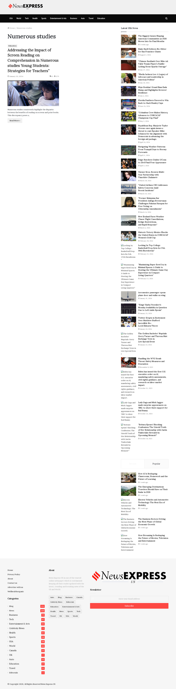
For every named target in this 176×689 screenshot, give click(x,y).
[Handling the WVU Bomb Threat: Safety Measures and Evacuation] (128, 362)
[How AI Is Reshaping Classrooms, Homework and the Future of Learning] (128, 477)
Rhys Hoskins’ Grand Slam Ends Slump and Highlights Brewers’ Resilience (152, 90)
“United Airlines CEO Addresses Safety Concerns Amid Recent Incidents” (153, 188)
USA (11, 18)
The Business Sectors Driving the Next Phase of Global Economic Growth (152, 522)
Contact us (12, 583)
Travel (91, 18)
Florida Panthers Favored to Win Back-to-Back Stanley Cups (153, 101)
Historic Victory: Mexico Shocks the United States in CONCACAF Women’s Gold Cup (153, 235)
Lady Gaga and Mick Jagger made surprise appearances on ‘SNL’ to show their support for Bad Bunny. (153, 406)
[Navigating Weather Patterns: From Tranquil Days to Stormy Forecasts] (128, 150)
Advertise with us (15, 587)
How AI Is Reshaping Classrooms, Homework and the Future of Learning (153, 476)
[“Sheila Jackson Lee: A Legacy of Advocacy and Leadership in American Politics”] (128, 78)
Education (101, 18)
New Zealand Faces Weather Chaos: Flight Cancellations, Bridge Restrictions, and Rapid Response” (151, 220)
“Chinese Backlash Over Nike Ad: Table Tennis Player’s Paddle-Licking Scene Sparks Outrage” (153, 64)
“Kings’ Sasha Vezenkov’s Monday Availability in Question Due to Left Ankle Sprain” (152, 307)
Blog (11, 606)
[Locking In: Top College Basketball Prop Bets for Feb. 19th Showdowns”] (128, 252)
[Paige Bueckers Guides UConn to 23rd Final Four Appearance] (128, 163)
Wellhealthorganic (16, 591)
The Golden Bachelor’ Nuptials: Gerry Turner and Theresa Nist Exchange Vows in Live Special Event (152, 337)
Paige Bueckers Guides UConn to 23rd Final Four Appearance (152, 161)
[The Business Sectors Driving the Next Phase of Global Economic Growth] (128, 525)
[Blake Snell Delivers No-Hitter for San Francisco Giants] (128, 53)
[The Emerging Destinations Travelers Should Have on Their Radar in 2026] (128, 491)
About (10, 579)
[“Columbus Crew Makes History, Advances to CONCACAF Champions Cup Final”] (128, 116)
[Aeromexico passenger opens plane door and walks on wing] (128, 296)
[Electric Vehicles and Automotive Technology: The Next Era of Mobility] (128, 507)
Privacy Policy (14, 574)
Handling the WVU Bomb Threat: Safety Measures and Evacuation (151, 361)
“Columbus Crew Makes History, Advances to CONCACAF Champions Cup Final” (153, 115)
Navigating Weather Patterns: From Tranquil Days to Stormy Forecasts (152, 149)
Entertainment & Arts (58, 18)
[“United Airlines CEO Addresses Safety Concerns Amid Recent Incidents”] (128, 189)
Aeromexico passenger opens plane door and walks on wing (152, 293)
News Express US (48, 684)
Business (73, 18)
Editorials (13, 673)
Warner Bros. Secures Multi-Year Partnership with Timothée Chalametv (151, 175)
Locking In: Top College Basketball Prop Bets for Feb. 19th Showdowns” (151, 248)
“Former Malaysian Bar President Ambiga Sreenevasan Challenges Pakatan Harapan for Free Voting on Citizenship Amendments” (153, 203)
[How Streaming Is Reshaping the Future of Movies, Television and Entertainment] (128, 542)
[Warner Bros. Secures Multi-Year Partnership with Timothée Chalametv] (128, 176)
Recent (132, 463)
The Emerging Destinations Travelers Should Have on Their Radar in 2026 (153, 489)
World (18, 18)
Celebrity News (16, 628)
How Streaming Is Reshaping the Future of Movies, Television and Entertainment (153, 538)
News (11, 610)
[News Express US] (26, 6)
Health (35, 18)
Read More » (15, 120)
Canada (12, 650)
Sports (43, 18)
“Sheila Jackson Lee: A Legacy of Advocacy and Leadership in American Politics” (153, 77)
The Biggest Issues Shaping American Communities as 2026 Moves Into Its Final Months (152, 39)
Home (12, 28)
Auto (83, 18)
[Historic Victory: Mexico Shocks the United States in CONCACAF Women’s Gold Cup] (128, 236)
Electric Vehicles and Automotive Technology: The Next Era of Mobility (153, 502)
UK (10, 655)
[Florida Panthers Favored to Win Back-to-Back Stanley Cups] (128, 104)
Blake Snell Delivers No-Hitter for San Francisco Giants (152, 50)
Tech (27, 18)
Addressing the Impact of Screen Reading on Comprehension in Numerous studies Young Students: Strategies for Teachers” (33, 60)
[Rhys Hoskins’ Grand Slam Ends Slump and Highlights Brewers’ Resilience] (128, 91)
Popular (156, 463)
